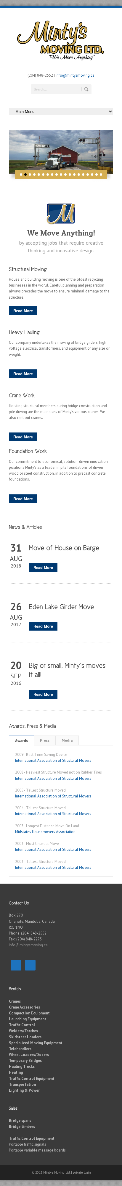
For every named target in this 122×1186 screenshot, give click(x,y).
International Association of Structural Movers (53, 760)
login (87, 1172)
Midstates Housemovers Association (45, 831)
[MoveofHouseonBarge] (64, 547)
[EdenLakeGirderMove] (61, 606)
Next (117, 152)
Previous (4, 152)
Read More (23, 310)
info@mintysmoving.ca (75, 75)
